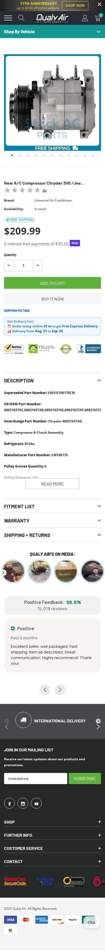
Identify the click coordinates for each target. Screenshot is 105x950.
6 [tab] (52, 155)
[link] (9, 803)
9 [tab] (76, 155)
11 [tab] (93, 155)
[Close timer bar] (99, 4)
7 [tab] (60, 155)
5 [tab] (44, 155)
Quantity (10, 255)
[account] (85, 18)
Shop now (75, 6)
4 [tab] (36, 155)
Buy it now (52, 298)
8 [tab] (68, 155)
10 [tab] (85, 155)
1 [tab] (12, 155)
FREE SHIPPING (21, 219)
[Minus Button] (9, 265)
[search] (21, 18)
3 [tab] (28, 155)
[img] (22, 191)
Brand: (9, 200)
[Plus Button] (38, 265)
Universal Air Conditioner (53, 200)
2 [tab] (20, 155)
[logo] (52, 18)
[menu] (8, 18)
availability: (13, 209)
